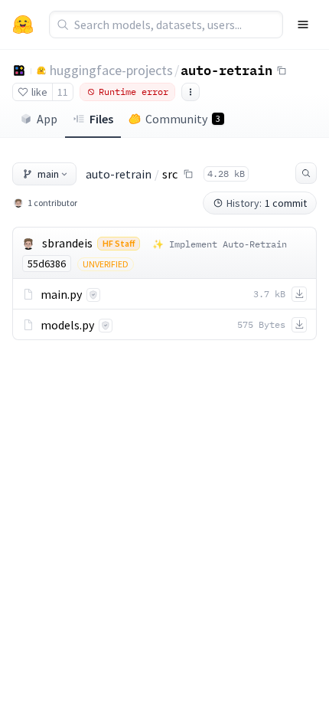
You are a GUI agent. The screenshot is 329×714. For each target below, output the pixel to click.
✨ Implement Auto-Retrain (219, 244)
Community (182, 118)
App (47, 118)
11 (62, 92)
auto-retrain (226, 69)
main (48, 174)
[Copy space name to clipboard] (281, 70)
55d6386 (47, 263)
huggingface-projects (111, 70)
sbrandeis (67, 243)
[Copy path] (188, 173)
